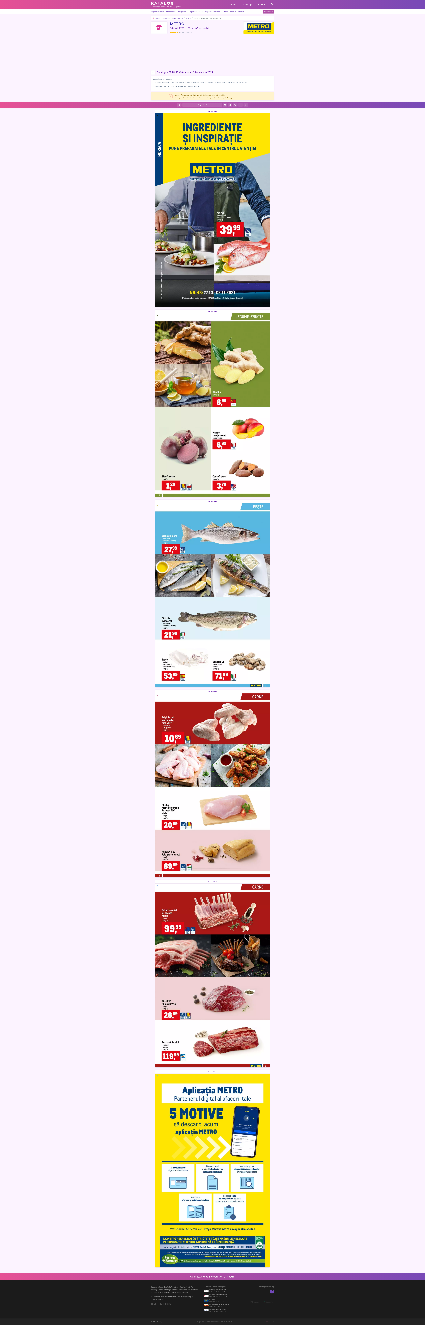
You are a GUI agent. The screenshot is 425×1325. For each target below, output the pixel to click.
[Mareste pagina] (235, 105)
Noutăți (241, 12)
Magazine (182, 12)
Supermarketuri (157, 12)
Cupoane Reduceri (212, 12)
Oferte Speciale (229, 12)
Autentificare (268, 12)
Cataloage (247, 4)
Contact (229, 1322)
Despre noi (200, 1322)
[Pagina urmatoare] (245, 105)
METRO (177, 24)
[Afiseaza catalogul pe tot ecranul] (240, 105)
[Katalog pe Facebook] (272, 1291)
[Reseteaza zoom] (230, 105)
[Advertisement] (212, 52)
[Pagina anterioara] (179, 105)
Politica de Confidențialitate (215, 1322)
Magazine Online (196, 12)
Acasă (233, 4)
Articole (261, 4)
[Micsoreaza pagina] (225, 105)
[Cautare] (272, 4)
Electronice (171, 12)
